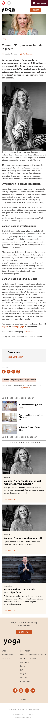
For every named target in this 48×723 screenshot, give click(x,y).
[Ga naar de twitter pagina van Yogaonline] (27, 690)
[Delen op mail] (13, 371)
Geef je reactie (24, 388)
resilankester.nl (30, 332)
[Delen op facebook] (4, 371)
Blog (4, 39)
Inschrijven (24, 632)
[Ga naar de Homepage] (8, 10)
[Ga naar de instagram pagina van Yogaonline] (21, 690)
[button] (39, 3)
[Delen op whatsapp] (18, 371)
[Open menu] (44, 10)
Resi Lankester (28, 54)
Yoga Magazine (17, 380)
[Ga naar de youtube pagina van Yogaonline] (32, 690)
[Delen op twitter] (8, 371)
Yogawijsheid (30, 380)
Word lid (35, 10)
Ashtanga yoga (17, 327)
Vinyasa (5, 327)
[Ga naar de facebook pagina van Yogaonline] (15, 690)
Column (5, 380)
